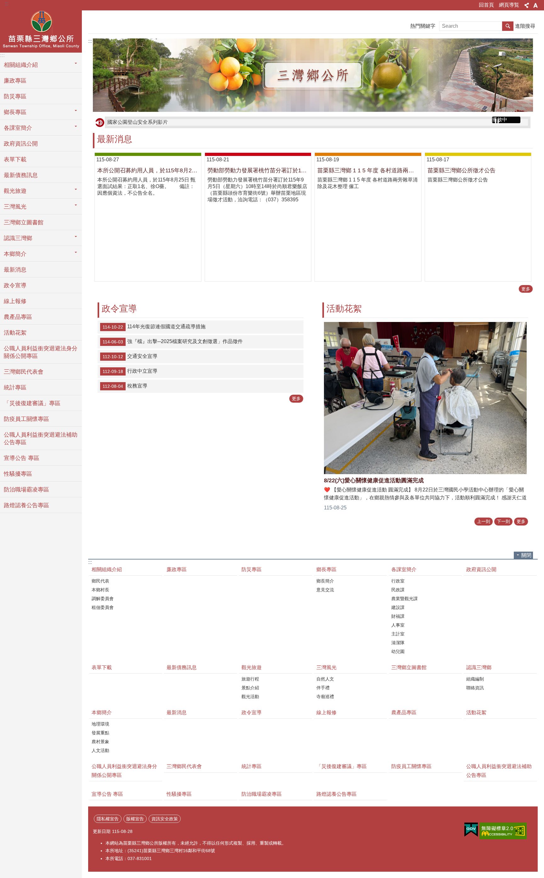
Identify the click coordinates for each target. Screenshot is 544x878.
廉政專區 (15, 80)
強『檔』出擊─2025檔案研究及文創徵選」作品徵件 (173, 342)
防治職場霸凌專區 (26, 489)
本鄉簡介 (102, 712)
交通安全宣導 (130, 356)
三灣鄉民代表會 (23, 372)
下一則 (503, 521)
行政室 (398, 580)
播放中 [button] (499, 119)
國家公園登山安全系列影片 (137, 122)
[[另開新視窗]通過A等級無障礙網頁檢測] (503, 831)
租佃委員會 (103, 607)
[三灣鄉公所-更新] (313, 75)
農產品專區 (18, 317)
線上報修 (15, 301)
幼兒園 (398, 651)
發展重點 (100, 732)
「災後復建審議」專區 (32, 403)
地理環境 (100, 723)
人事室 (398, 625)
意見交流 (325, 589)
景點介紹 (250, 687)
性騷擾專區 (18, 474)
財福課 (398, 616)
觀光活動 (250, 696)
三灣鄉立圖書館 (23, 222)
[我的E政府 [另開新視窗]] (471, 830)
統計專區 (15, 387)
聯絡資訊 (475, 687)
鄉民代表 (100, 580)
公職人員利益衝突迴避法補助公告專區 (40, 438)
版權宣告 (135, 818)
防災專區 (15, 96)
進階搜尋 (525, 26)
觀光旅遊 (251, 667)
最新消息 (15, 270)
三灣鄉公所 (41, 31)
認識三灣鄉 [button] (18, 238)
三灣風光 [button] (15, 207)
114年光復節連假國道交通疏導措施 (154, 327)
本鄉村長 (100, 589)
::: (6, 3)
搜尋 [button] (507, 26)
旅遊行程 (250, 678)
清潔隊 (398, 642)
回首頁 (486, 5)
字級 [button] (535, 5)
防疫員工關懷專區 (26, 419)
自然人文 (325, 678)
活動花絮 (15, 333)
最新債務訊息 (21, 175)
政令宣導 (15, 285)
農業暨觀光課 (404, 598)
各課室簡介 (403, 569)
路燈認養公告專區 (26, 505)
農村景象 (100, 741)
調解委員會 (103, 598)
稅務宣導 (125, 386)
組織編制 (475, 678)
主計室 (398, 633)
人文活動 (100, 750)
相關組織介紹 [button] (21, 65)
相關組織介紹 (107, 569)
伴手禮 (323, 687)
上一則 (483, 521)
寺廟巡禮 (325, 696)
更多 (525, 288)
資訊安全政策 (164, 818)
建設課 (398, 607)
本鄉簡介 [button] (15, 254)
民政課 (398, 589)
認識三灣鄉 (478, 667)
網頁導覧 (509, 5)
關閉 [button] (526, 555)
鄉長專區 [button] (15, 112)
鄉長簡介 (325, 580)
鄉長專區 (326, 569)
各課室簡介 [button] (18, 128)
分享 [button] (526, 5)
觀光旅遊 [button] (15, 191)
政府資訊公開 (21, 144)
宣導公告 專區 (21, 458)
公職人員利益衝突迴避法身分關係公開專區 (40, 352)
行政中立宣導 (130, 371)
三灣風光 (326, 667)
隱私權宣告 (108, 818)
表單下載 (15, 159)
